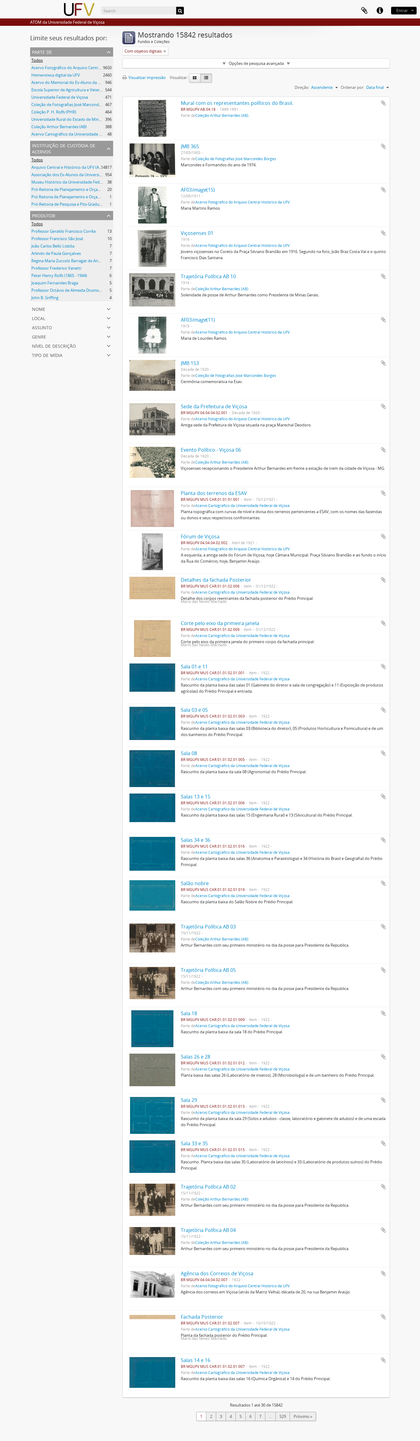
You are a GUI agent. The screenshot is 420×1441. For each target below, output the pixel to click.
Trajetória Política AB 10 (208, 276)
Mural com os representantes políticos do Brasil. (237, 103)
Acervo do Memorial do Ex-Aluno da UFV (68, 82)
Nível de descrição (54, 345)
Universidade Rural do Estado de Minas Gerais (73, 119)
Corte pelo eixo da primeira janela (220, 623)
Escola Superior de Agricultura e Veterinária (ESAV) (76, 90)
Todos (37, 60)
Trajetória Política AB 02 (208, 1186)
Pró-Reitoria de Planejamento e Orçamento (70, 189)
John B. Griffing (44, 297)
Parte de (42, 51)
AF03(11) (198, 319)
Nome (38, 308)
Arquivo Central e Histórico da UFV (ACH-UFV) (72, 167)
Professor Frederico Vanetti (56, 268)
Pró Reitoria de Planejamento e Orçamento (70, 197)
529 (282, 1416)
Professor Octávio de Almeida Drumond (67, 290)
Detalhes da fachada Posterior (216, 579)
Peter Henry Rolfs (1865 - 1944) (59, 275)
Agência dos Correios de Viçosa (217, 1273)
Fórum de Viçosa (200, 536)
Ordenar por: (352, 87)
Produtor (43, 215)
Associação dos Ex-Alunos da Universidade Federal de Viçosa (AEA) (91, 174)
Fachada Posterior (202, 1316)
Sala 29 (189, 1100)
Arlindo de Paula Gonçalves (56, 253)
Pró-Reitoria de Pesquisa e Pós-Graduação (69, 204)
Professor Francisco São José (57, 238)
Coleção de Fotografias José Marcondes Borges (74, 104)
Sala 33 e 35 (194, 1143)
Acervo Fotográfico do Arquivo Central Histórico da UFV (82, 67)
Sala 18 (189, 1013)
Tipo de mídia (47, 354)
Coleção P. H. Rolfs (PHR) (53, 112)
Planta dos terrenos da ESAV (214, 493)
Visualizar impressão (147, 77)
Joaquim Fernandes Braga (54, 283)
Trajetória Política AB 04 (208, 1230)
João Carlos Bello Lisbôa (52, 246)
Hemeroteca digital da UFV (55, 75)
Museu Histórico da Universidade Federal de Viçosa (78, 182)
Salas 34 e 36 (195, 840)
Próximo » (303, 1416)
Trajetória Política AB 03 (208, 926)
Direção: (302, 87)
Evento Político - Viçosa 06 (211, 449)
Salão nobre (195, 883)
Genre (39, 336)
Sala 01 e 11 (194, 666)
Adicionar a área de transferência (383, 103)
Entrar (402, 10)
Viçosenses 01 (197, 233)
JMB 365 (190, 146)
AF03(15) (198, 189)
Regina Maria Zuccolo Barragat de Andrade (70, 260)
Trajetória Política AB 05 (208, 970)
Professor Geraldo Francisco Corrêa (63, 231)
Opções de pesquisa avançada (256, 63)
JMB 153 (190, 363)
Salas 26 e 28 (195, 1056)
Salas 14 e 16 (195, 1360)
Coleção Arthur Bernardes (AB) (59, 126)
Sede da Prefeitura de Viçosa (214, 406)
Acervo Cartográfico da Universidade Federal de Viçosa (81, 134)
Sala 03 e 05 (194, 710)
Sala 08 (189, 753)
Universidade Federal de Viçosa (59, 97)
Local (38, 318)
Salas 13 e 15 (195, 796)
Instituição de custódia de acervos (63, 148)
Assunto (42, 327)
